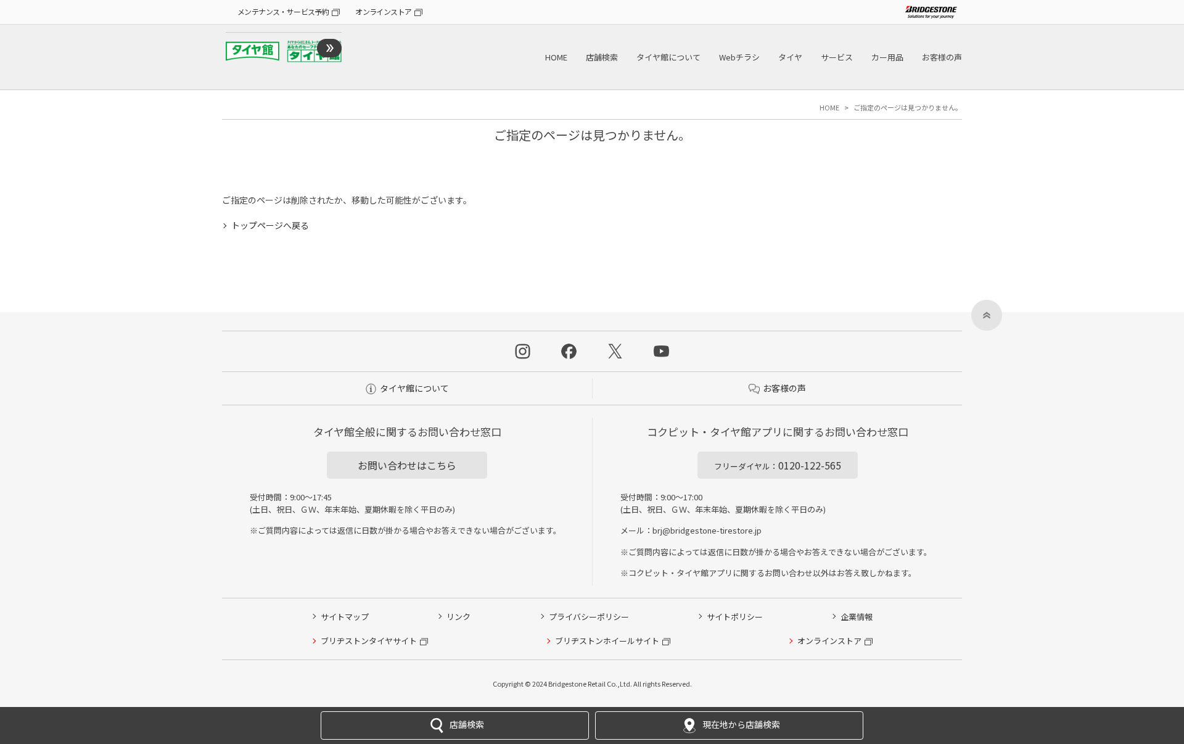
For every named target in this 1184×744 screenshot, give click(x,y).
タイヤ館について (668, 57)
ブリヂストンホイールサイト (607, 641)
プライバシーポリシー (589, 616)
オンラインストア (383, 11)
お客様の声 (942, 57)
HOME (556, 57)
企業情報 (857, 616)
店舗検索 (602, 57)
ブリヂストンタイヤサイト (369, 641)
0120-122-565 (777, 465)
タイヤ (790, 57)
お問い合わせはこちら (407, 465)
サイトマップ (345, 616)
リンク (458, 616)
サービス (837, 57)
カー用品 (887, 57)
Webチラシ (739, 57)
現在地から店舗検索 (741, 724)
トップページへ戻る (270, 225)
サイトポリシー (735, 616)
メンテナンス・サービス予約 (283, 11)
